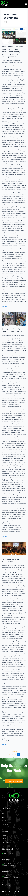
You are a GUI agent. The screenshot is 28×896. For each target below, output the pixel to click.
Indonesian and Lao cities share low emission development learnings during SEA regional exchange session (12, 51)
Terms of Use (5, 842)
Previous (14, 751)
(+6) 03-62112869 (9, 853)
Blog (3, 814)
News (3, 817)
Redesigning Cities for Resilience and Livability (12, 330)
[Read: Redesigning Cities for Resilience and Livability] (14, 319)
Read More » (5, 306)
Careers (4, 839)
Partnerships (5, 828)
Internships (5, 831)
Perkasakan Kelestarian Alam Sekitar (12, 560)
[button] (26, 3)
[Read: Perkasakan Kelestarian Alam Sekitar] (14, 549)
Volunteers (5, 835)
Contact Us (5, 824)
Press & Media (6, 821)
